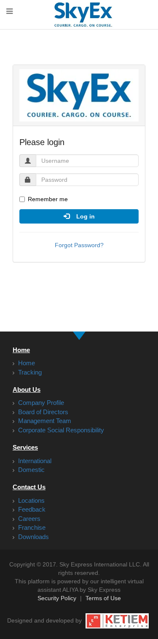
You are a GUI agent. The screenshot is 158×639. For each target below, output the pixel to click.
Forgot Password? (79, 245)
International (33, 460)
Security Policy (56, 598)
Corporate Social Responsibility (60, 430)
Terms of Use (103, 598)
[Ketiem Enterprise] (117, 620)
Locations (30, 500)
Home (25, 363)
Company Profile (40, 402)
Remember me (48, 199)
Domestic (30, 469)
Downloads (32, 536)
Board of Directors (42, 411)
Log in (82, 216)
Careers (28, 518)
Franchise (31, 527)
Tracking (29, 372)
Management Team (43, 420)
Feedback (31, 509)
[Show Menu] (9, 11)
